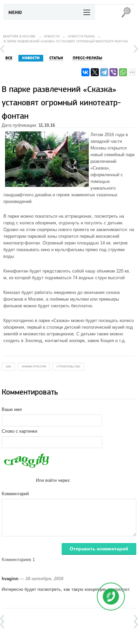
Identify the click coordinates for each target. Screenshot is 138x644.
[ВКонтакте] (85, 72)
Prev (2, 49)
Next (136, 49)
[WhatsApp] (123, 72)
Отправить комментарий (99, 548)
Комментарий (15, 493)
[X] (95, 72)
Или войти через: (53, 480)
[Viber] (114, 72)
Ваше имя (12, 409)
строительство (68, 366)
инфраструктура (34, 366)
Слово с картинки (19, 431)
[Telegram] (104, 72)
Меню (15, 13)
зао (8, 366)
